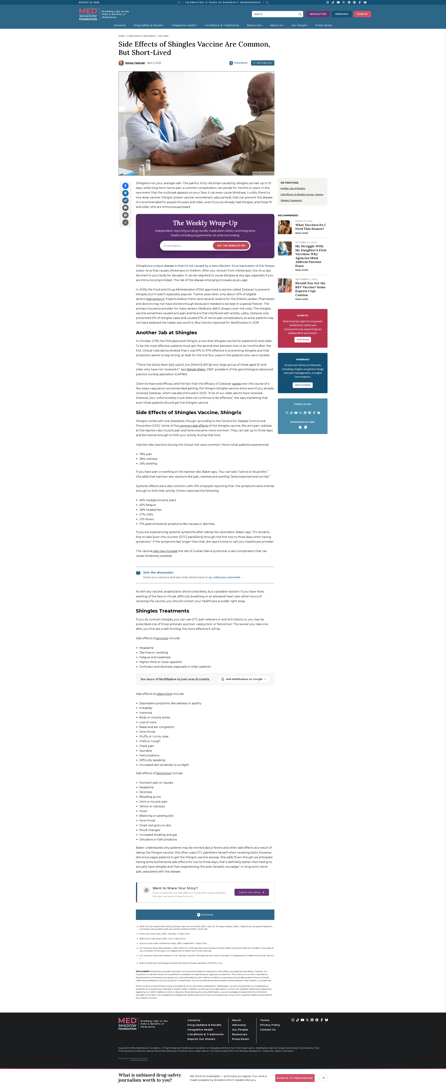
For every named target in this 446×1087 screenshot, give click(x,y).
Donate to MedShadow (295, 1078)
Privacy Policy (270, 1024)
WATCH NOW (302, 385)
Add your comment (229, 577)
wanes (236, 383)
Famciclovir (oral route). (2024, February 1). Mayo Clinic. (164, 934)
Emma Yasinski (135, 63)
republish (264, 63)
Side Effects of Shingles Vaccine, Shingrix (301, 194)
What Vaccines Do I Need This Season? (310, 227)
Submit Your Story (249, 892)
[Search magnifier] (301, 14)
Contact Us (268, 1029)
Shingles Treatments (291, 200)
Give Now (303, 339)
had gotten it (155, 299)
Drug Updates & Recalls (204, 1024)
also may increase (165, 551)
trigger (324, 1078)
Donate (362, 14)
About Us (276, 25)
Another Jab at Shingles (292, 188)
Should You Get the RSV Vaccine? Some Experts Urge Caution (310, 289)
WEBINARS (341, 14)
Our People (299, 25)
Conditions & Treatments (222, 25)
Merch (236, 1020)
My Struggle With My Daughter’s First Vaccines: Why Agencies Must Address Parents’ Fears (310, 256)
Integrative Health (183, 25)
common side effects (193, 425)
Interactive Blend (139, 1058)
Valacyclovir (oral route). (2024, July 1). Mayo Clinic (162, 938)
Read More (301, 233)
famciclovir (163, 773)
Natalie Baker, (196, 369)
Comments (205, 914)
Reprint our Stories (201, 1039)
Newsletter (318, 14)
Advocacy (239, 1024)
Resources (254, 25)
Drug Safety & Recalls (148, 25)
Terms (264, 1020)
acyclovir (162, 638)
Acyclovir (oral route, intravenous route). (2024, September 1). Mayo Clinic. (173, 943)
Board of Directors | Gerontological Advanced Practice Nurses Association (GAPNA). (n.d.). (181, 963)
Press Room (324, 25)
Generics (120, 25)
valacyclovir (164, 694)
